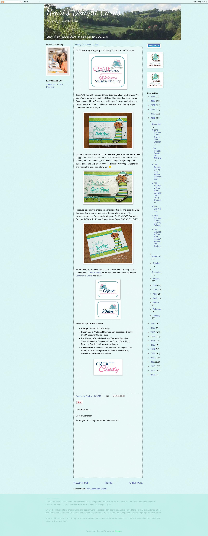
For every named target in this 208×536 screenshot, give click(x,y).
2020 (153, 323)
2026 (153, 97)
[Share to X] (119, 396)
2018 (153, 332)
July (155, 285)
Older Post (136, 482)
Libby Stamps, (95, 272)
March (156, 302)
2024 (153, 105)
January (156, 316)
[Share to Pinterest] (123, 396)
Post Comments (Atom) (96, 489)
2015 (153, 345)
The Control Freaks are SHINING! (156, 154)
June (155, 290)
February (157, 309)
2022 (153, 114)
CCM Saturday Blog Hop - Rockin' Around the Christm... (156, 239)
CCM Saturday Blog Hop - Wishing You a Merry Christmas (156, 193)
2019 (153, 328)
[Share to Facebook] (121, 396)
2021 (153, 118)
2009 (153, 370)
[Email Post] (107, 396)
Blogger (118, 531)
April (155, 298)
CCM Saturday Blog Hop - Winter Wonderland (157, 172)
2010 (153, 366)
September (156, 272)
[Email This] (114, 396)
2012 (153, 358)
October (156, 263)
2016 (153, 341)
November (156, 256)
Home (108, 482)
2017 (153, 336)
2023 (153, 109)
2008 (153, 375)
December (156, 124)
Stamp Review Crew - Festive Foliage (156, 220)
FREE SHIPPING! (156, 209)
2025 (153, 101)
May (155, 294)
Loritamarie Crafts (84, 276)
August (156, 279)
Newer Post (80, 482)
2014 (153, 349)
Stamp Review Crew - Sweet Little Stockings (156, 137)
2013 (153, 353)
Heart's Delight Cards (83, 12)
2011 (153, 362)
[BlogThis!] (116, 396)
